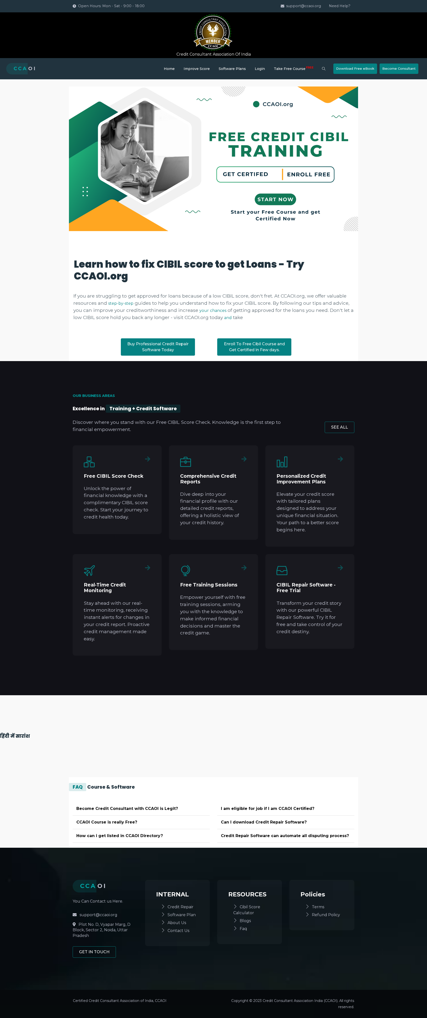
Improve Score (197, 68)
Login (260, 68)
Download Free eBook (355, 68)
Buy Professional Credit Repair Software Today (158, 347)
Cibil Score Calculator (246, 910)
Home (169, 68)
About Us (177, 922)
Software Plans (232, 68)
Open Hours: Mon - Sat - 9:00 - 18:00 (111, 6)
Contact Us (178, 930)
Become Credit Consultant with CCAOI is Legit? (127, 808)
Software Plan (182, 914)
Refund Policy (326, 914)
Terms (318, 907)
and (228, 317)
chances (218, 310)
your (204, 310)
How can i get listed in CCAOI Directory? (119, 835)
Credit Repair (180, 907)
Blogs (245, 920)
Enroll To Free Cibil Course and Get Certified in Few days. (254, 347)
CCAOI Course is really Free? (106, 822)
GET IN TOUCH (94, 952)
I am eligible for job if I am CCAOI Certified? (267, 808)
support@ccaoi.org (303, 6)
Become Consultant (399, 68)
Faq (243, 928)
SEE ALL (339, 427)
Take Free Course (294, 68)
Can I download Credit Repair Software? (264, 822)
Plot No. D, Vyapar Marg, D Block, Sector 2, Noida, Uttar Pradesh (101, 930)
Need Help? (339, 6)
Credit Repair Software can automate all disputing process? (285, 835)
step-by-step (120, 303)
